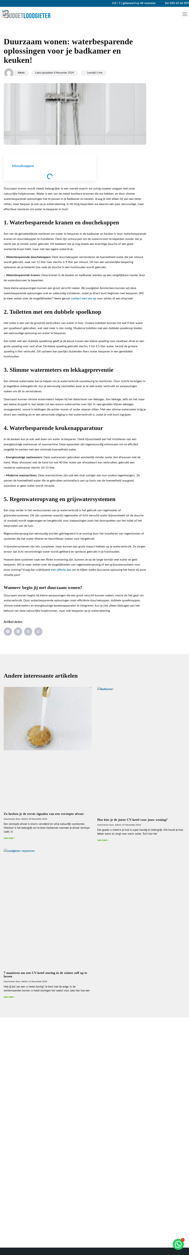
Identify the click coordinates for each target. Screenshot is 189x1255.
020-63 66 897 (179, 3)
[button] (185, 14)
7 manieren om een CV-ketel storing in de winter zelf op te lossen (45, 974)
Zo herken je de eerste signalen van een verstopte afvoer (44, 814)
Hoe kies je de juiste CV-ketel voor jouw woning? (132, 820)
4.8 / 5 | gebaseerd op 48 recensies (133, 3)
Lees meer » (9, 838)
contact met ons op (83, 298)
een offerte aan (60, 569)
